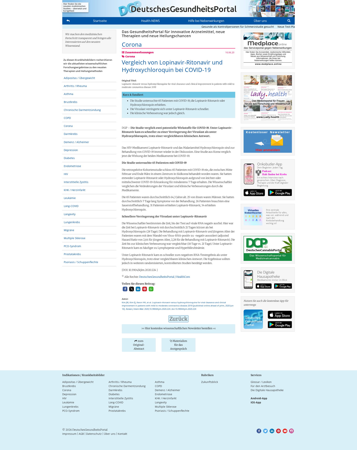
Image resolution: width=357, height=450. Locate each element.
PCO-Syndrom (72, 246)
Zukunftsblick (209, 382)
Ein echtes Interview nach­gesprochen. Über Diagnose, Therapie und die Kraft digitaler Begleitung (272, 181)
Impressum (69, 434)
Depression (71, 150)
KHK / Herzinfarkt (74, 190)
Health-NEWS (150, 21)
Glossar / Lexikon (261, 382)
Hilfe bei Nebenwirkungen (206, 21)
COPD (67, 118)
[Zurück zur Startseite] (179, 8)
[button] (125, 289)
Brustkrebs (70, 102)
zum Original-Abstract (139, 344)
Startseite (100, 21)
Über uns (260, 21)
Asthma (68, 94)
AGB (81, 434)
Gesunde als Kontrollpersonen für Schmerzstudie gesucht (230, 26)
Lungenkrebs (72, 222)
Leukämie (70, 198)
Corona (68, 126)
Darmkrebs (71, 134)
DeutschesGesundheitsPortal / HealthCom (164, 277)
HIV (66, 174)
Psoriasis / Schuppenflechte (81, 262)
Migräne (69, 230)
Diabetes (69, 158)
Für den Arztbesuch (263, 386)
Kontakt (122, 434)
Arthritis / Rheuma (75, 86)
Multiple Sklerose (74, 238)
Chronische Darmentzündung (82, 110)
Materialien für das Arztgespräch (178, 344)
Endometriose (72, 166)
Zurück (178, 318)
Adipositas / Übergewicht (79, 78)
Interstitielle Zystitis (76, 182)
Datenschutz (94, 434)
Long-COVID (71, 206)
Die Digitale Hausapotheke (267, 390)
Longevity (69, 214)
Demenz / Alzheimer (76, 142)
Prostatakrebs (72, 254)
